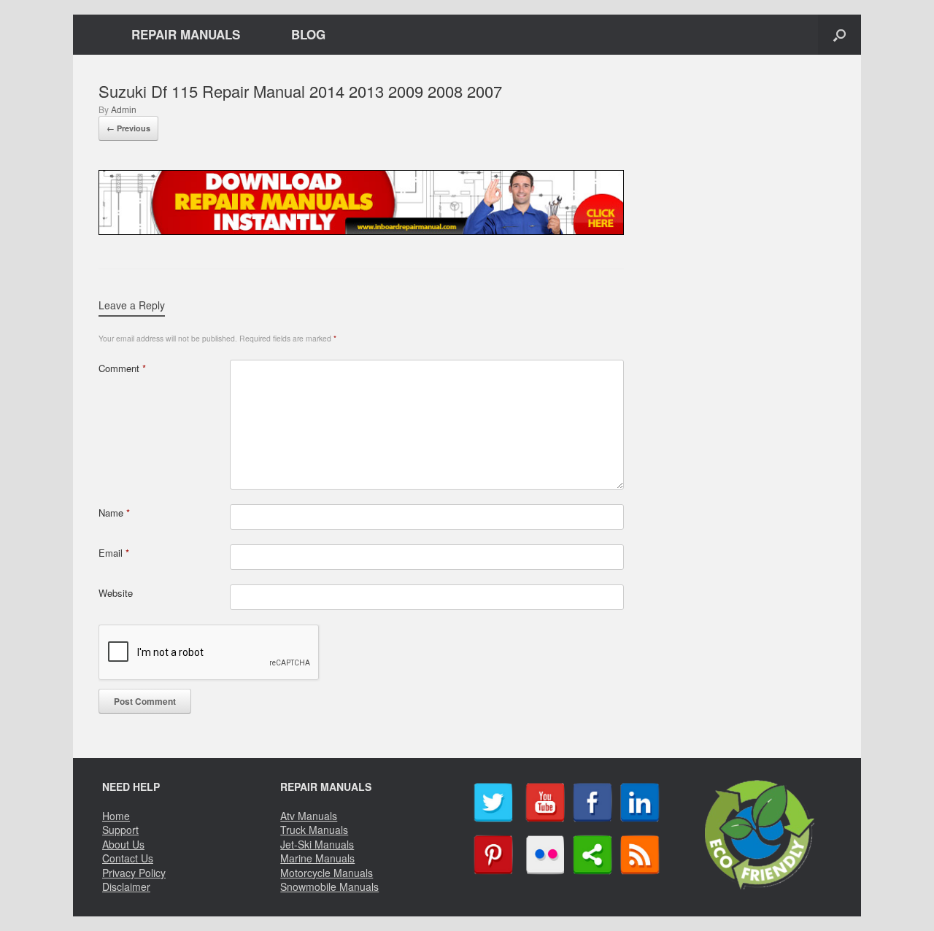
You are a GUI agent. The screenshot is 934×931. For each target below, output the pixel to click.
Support (120, 829)
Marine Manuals (317, 858)
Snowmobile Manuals (329, 886)
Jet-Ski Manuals (317, 844)
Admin (123, 109)
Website (116, 593)
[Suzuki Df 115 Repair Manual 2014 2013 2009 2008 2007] (361, 229)
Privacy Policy (134, 872)
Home (116, 815)
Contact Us (127, 858)
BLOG (308, 34)
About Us (123, 844)
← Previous (128, 128)
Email (114, 553)
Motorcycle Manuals (326, 872)
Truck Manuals (314, 829)
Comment (122, 368)
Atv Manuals (308, 815)
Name (114, 512)
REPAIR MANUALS (185, 34)
